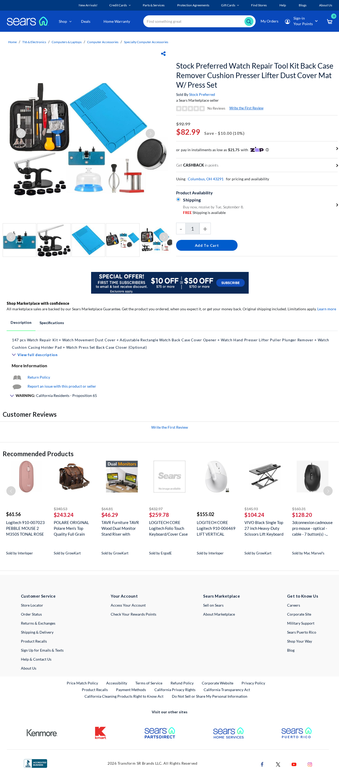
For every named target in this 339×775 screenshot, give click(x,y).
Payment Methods (131, 689)
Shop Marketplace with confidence (38, 303)
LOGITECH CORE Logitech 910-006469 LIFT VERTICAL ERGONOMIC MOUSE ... (217, 528)
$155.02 (205, 514)
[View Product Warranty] (17, 377)
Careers (293, 605)
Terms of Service (148, 683)
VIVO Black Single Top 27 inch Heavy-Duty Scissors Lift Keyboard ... (263, 528)
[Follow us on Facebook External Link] (262, 763)
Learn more (326, 309)
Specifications (51, 322)
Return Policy (39, 377)
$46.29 (109, 515)
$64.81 (107, 509)
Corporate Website (218, 682)
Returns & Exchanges (38, 623)
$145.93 (251, 509)
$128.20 (302, 515)
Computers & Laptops (67, 42)
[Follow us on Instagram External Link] (310, 763)
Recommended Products (38, 454)
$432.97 (156, 509)
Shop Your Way (299, 641)
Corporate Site (299, 614)
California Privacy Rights (174, 689)
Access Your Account (128, 605)
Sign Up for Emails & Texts (42, 650)
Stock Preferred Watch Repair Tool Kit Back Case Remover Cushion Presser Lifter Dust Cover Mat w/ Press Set (254, 75)
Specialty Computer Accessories (146, 42)
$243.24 (64, 515)
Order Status (31, 614)
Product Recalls (34, 641)
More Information (29, 365)
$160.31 (299, 509)
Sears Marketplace (221, 596)
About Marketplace (219, 614)
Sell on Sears (213, 605)
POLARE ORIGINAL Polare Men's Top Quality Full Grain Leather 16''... (71, 528)
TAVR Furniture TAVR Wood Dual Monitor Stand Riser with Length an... (120, 528)
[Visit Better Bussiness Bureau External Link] (35, 763)
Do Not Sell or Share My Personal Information (209, 696)
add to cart (207, 245)
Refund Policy (182, 683)
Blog (291, 650)
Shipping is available (204, 212)
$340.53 (60, 509)
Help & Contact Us (36, 659)
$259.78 (159, 515)
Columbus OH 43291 (206, 179)
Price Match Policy (82, 683)
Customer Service (38, 596)
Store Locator (32, 605)
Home (12, 42)
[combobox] (199, 21)
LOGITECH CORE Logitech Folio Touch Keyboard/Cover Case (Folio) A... (168, 528)
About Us (28, 668)
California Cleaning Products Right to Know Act (123, 696)
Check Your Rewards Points (133, 614)
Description (21, 322)
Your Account (124, 596)
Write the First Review (246, 108)
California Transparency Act (227, 689)
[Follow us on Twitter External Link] (278, 763)
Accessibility (116, 683)
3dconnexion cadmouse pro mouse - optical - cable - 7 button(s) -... (312, 528)
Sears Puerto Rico (301, 632)
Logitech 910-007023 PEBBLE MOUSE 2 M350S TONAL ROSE (25, 528)
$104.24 (254, 515)
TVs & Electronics (34, 42)
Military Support (300, 623)
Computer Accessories (102, 42)
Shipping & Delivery (37, 632)
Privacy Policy (253, 683)
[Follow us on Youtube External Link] (294, 763)
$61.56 (13, 514)
